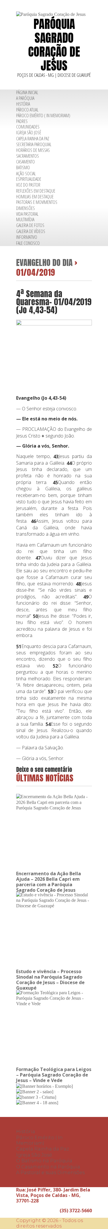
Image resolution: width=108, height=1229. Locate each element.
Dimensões (25, 208)
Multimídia (25, 219)
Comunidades (27, 127)
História (23, 104)
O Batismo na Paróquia (44, 1161)
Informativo (26, 237)
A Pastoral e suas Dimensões (50, 1172)
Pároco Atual (27, 110)
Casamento (25, 162)
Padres (22, 121)
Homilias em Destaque (35, 196)
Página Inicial (27, 93)
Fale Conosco (28, 243)
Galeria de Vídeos (30, 231)
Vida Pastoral (27, 214)
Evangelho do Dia (44, 262)
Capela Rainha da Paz (32, 138)
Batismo (23, 168)
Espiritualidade (28, 179)
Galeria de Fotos (30, 225)
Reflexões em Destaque (35, 191)
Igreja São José (28, 133)
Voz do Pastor (28, 185)
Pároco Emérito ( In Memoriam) (43, 115)
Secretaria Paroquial (33, 144)
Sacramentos (27, 156)
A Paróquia (25, 98)
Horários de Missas (33, 150)
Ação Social (26, 173)
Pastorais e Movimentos (36, 202)
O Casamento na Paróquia (48, 1167)
